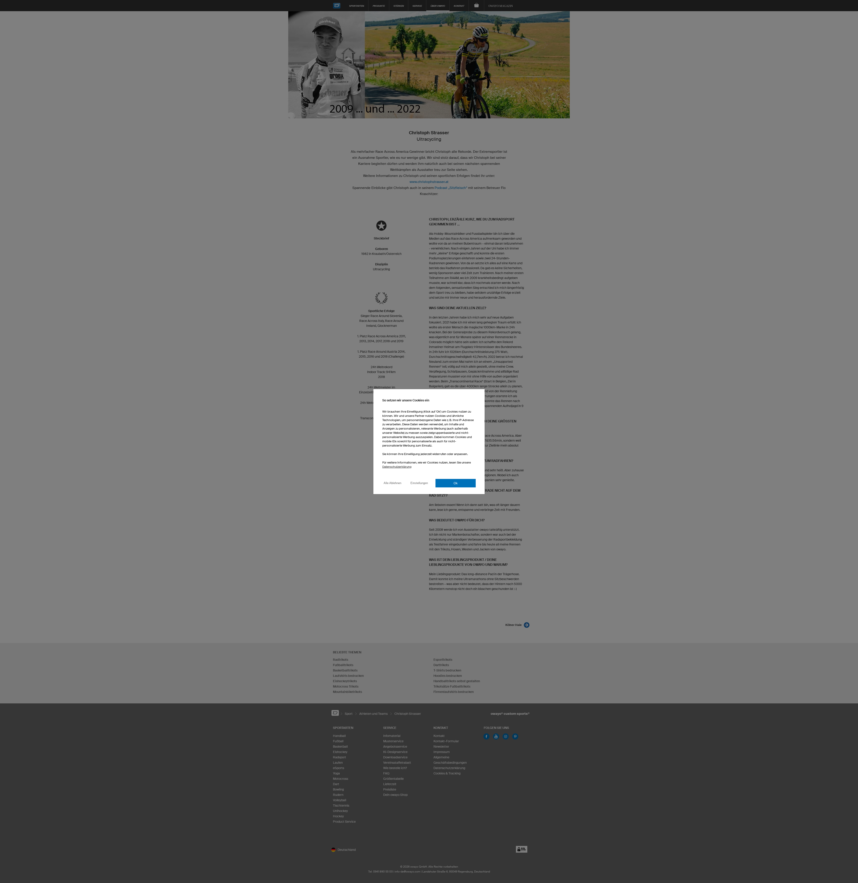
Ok (456, 483)
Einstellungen (419, 483)
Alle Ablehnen (392, 483)
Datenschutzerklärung (397, 466)
